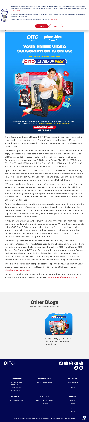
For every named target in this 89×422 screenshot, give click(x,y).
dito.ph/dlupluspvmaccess (17, 270)
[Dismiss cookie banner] (86, 3)
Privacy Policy (50, 418)
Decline (56, 26)
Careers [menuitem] (72, 403)
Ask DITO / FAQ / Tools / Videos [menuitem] (44, 400)
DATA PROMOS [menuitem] (16, 378)
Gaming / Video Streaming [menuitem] (44, 382)
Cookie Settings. (17, 11)
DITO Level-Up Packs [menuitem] (16, 382)
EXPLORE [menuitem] (72, 397)
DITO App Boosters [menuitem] (16, 387)
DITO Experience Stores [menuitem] (16, 400)
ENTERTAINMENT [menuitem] (44, 378)
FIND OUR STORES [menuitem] (16, 397)
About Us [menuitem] (72, 400)
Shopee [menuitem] (73, 387)
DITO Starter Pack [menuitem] (16, 390)
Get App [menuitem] (73, 411)
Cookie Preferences (69, 418)
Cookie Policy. (53, 19)
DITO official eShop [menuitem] (73, 382)
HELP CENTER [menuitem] (44, 397)
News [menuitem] (72, 406)
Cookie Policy (59, 418)
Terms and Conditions (38, 418)
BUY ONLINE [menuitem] (72, 378)
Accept (42, 26)
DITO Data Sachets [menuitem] (16, 385)
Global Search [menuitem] (44, 403)
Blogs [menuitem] (72, 408)
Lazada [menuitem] (73, 385)
